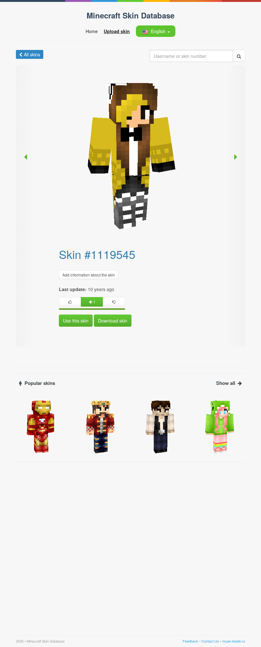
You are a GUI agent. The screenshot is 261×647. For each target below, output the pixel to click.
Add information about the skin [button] (88, 274)
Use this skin (75, 320)
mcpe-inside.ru (233, 641)
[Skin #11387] (101, 426)
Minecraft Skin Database (130, 15)
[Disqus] (130, 544)
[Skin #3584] (41, 426)
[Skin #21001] (220, 426)
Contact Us (210, 641)
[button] (155, 31)
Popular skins (40, 383)
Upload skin (117, 31)
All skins (32, 54)
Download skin (112, 320)
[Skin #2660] (160, 426)
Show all (225, 383)
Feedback (190, 641)
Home (92, 31)
